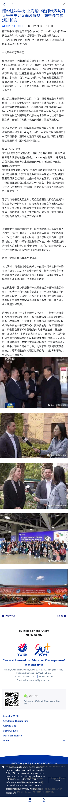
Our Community (12, 735)
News (6, 740)
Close (57, 780)
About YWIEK (11, 716)
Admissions (10, 725)
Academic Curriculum (15, 720)
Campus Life (10, 730)
